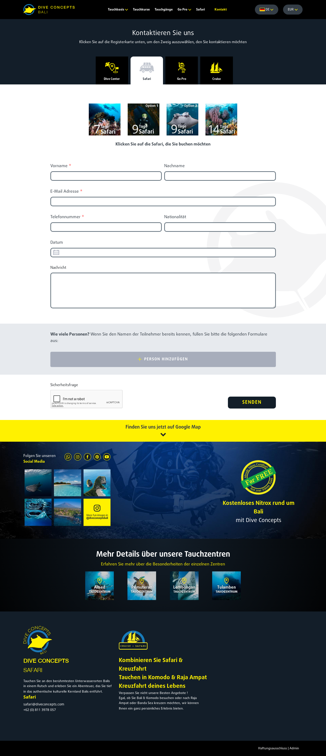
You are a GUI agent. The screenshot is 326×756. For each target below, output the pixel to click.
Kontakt (221, 9)
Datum (56, 242)
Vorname (60, 166)
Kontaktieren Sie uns (163, 33)
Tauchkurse (141, 9)
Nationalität (175, 217)
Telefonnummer (67, 217)
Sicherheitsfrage (64, 385)
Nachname (174, 166)
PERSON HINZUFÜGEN (165, 359)
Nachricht (58, 268)
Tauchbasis (116, 9)
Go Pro (183, 9)
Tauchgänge (164, 9)
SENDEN (252, 402)
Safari (200, 9)
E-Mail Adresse (66, 191)
